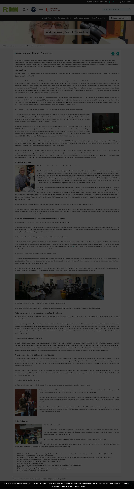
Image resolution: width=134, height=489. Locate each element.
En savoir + (126, 483)
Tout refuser (54, 486)
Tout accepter (67, 486)
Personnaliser (80, 486)
